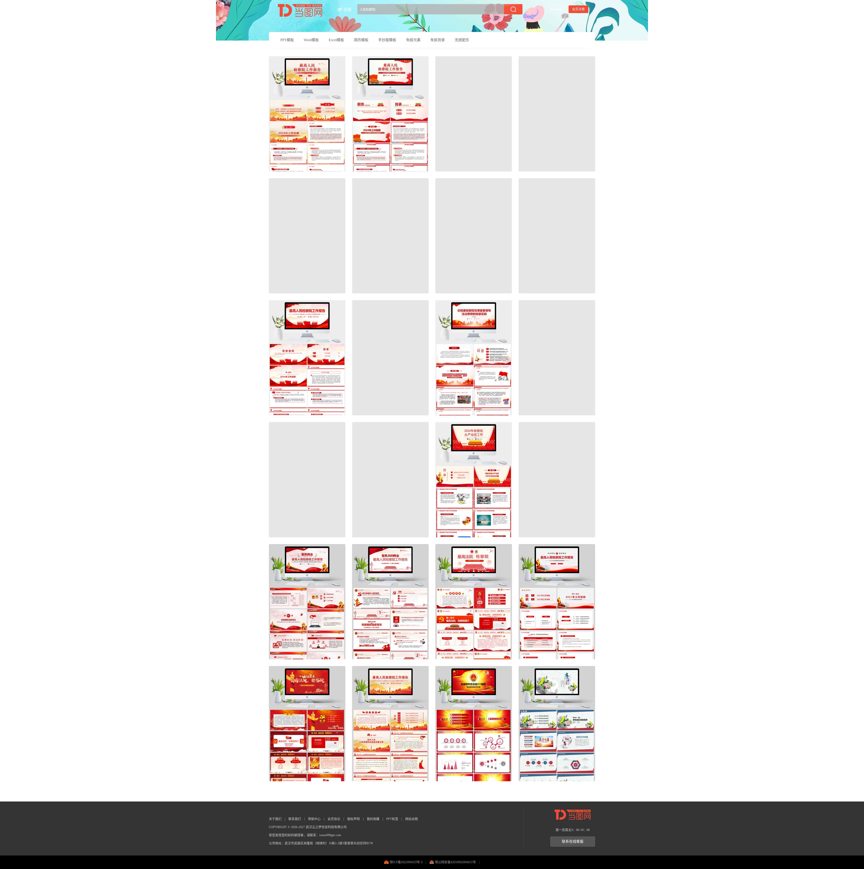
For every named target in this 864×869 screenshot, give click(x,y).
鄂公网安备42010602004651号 (455, 862)
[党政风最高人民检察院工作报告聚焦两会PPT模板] (307, 601)
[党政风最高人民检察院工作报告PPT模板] (307, 113)
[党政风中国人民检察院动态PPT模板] (307, 479)
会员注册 (578, 9)
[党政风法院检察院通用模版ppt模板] (557, 235)
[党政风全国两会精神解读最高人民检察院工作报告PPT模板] (557, 601)
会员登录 (556, 9)
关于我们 (275, 819)
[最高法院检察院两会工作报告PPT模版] (473, 601)
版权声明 (353, 819)
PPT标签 (392, 819)
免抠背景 (437, 40)
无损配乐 (462, 40)
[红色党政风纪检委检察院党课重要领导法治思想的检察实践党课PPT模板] (473, 357)
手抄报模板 (387, 40)
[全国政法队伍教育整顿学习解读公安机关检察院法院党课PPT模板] (557, 113)
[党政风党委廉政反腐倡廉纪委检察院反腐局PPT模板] (557, 723)
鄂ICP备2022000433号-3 (406, 862)
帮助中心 (314, 819)
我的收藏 (373, 819)
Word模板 (311, 40)
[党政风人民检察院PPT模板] (390, 357)
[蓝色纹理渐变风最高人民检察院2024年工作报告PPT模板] (390, 235)
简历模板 (361, 40)
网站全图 (411, 819)
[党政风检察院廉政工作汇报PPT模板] (473, 235)
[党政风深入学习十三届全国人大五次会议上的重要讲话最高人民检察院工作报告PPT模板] (390, 723)
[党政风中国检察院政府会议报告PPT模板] (473, 113)
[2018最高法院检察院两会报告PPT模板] (307, 723)
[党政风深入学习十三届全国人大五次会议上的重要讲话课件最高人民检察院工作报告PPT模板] (557, 479)
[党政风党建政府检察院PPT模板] (307, 235)
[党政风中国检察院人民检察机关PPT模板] (473, 723)
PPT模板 (287, 40)
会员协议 (334, 819)
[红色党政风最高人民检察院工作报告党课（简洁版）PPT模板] (557, 357)
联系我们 (294, 819)
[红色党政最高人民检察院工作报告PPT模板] (390, 113)
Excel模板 (336, 40)
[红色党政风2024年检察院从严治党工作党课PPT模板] (473, 479)
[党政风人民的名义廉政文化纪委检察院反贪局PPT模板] (390, 479)
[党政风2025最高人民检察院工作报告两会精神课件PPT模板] (307, 357)
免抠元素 (413, 40)
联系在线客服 (572, 841)
